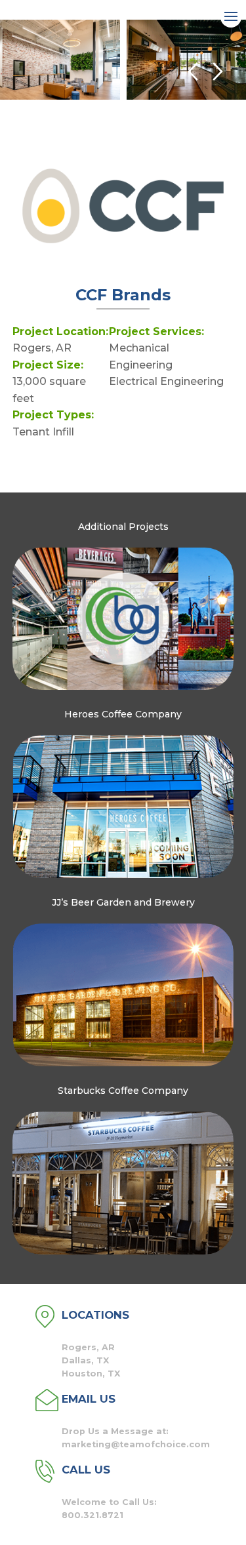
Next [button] (218, 71)
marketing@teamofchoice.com (136, 1444)
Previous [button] (192, 71)
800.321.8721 (92, 1515)
